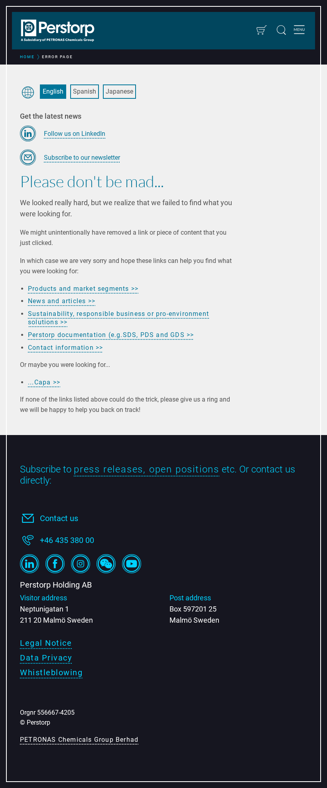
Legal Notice (46, 643)
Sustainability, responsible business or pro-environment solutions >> (118, 318)
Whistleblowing (51, 672)
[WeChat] (106, 563)
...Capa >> (44, 382)
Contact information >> (65, 347)
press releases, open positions (146, 469)
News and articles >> (61, 301)
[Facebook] (55, 563)
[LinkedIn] (29, 563)
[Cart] (261, 30)
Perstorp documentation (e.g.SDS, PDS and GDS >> (111, 335)
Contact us (59, 518)
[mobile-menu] (299, 30)
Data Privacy (46, 658)
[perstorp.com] (62, 31)
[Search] (281, 30)
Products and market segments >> (83, 288)
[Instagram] (80, 563)
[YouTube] (131, 563)
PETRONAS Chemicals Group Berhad (79, 739)
